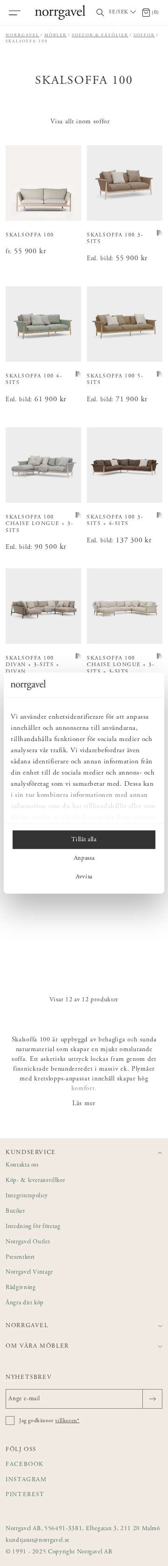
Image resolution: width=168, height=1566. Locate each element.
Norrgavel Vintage (29, 1272)
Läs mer (84, 1103)
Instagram (26, 1480)
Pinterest (25, 1495)
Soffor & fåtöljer (100, 35)
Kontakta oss (22, 1165)
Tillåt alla (83, 839)
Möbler (55, 35)
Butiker (15, 1211)
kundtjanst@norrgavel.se (38, 1541)
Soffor (144, 35)
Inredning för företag (33, 1227)
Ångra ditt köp (25, 1303)
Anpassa (84, 858)
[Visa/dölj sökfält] (100, 12)
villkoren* (67, 1421)
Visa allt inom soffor (80, 122)
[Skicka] (152, 1399)
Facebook (25, 1465)
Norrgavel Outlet (28, 1242)
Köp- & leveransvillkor (35, 1181)
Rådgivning (21, 1288)
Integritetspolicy (27, 1196)
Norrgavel (22, 35)
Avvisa (84, 876)
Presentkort (20, 1258)
